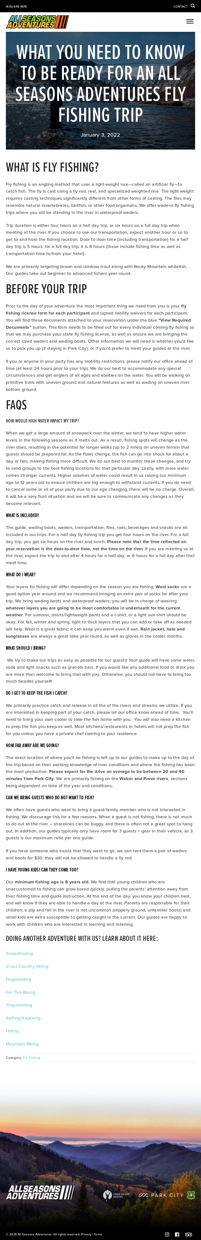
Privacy (86, 1234)
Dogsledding (18, 979)
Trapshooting (19, 1005)
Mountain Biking (22, 1044)
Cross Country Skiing (27, 966)
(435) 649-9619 (16, 7)
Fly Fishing (31, 1058)
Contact (180, 7)
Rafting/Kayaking (23, 1018)
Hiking (12, 1031)
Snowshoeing (19, 953)
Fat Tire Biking (20, 992)
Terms (98, 1234)
